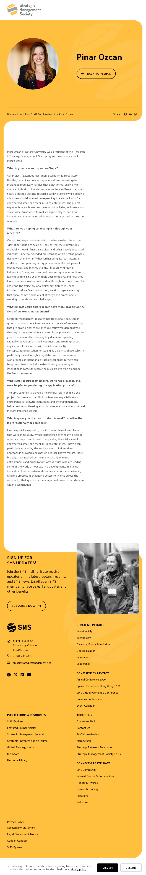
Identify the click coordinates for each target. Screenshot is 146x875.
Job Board (13, 754)
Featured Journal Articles (21, 727)
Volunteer (82, 802)
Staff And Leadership (43, 114)
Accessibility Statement (21, 827)
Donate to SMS (86, 721)
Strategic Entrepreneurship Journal (27, 740)
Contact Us (83, 727)
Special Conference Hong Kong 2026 (99, 686)
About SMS (84, 715)
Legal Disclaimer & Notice (22, 834)
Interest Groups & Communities (95, 776)
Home (10, 114)
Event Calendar (86, 705)
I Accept (108, 867)
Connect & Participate (93, 763)
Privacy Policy (15, 822)
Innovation (83, 657)
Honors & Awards (87, 782)
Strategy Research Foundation (95, 747)
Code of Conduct (17, 840)
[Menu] (136, 10)
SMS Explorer (15, 721)
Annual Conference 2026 (91, 679)
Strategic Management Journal (25, 734)
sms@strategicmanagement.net (32, 662)
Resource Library (17, 760)
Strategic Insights (90, 625)
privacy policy (78, 869)
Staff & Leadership (88, 734)
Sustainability (85, 631)
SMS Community (87, 769)
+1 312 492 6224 (22, 655)
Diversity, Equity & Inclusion (93, 644)
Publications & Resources (26, 715)
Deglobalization (86, 650)
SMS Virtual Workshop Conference (97, 692)
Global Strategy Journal (21, 747)
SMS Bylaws (14, 847)
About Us (22, 114)
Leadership (83, 663)
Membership (84, 740)
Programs (82, 795)
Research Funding (87, 789)
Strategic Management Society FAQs (99, 754)
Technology (84, 637)
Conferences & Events (93, 673)
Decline (131, 867)
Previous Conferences (89, 699)
